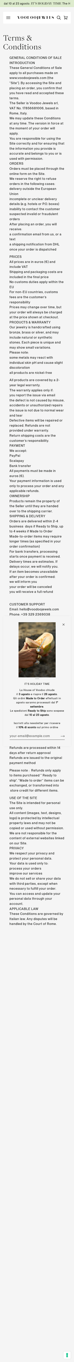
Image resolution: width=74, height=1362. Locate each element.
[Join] (59, 736)
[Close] (65, 622)
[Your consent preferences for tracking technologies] (67, 1355)
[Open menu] (10, 18)
